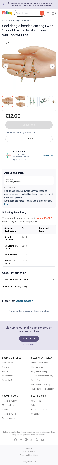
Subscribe (29, 338)
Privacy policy (29, 344)
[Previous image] (5, 66)
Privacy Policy (29, 452)
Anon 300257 (44, 218)
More (6, 204)
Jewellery (5, 20)
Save (30, 139)
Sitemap (29, 448)
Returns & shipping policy (15, 286)
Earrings (17, 20)
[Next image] (52, 66)
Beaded (27, 20)
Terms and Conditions (29, 455)
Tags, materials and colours (16, 279)
